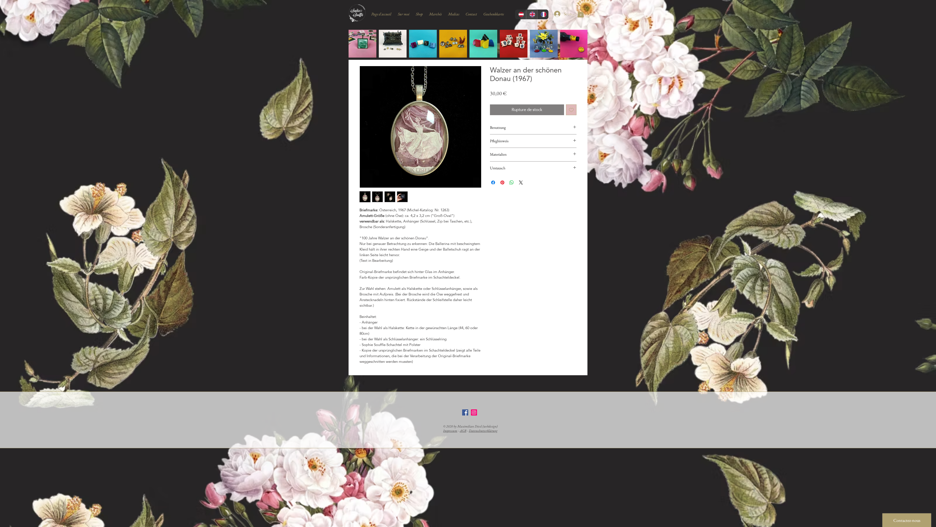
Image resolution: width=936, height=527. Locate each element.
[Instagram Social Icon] (474, 412)
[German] (520, 14)
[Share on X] (521, 182)
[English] (531, 14)
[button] (580, 13)
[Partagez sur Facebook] (493, 182)
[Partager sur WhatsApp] (512, 182)
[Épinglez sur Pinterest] (502, 182)
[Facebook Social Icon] (465, 412)
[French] (542, 14)
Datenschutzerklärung (483, 430)
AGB (463, 430)
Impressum (450, 430)
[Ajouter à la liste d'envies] (571, 109)
